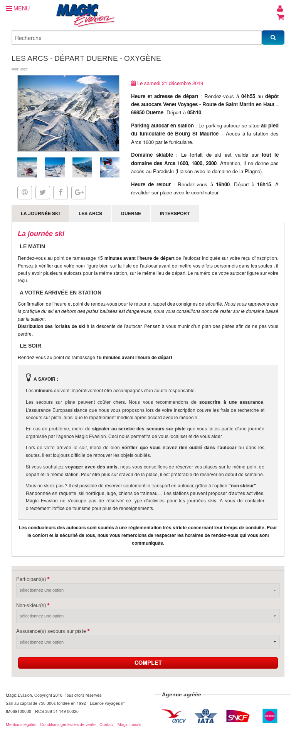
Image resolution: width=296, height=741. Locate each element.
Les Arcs (90, 213)
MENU (21, 8)
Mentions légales (21, 724)
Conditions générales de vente (68, 724)
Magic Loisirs (129, 724)
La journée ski (40, 213)
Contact (106, 724)
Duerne (131, 213)
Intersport (175, 213)
